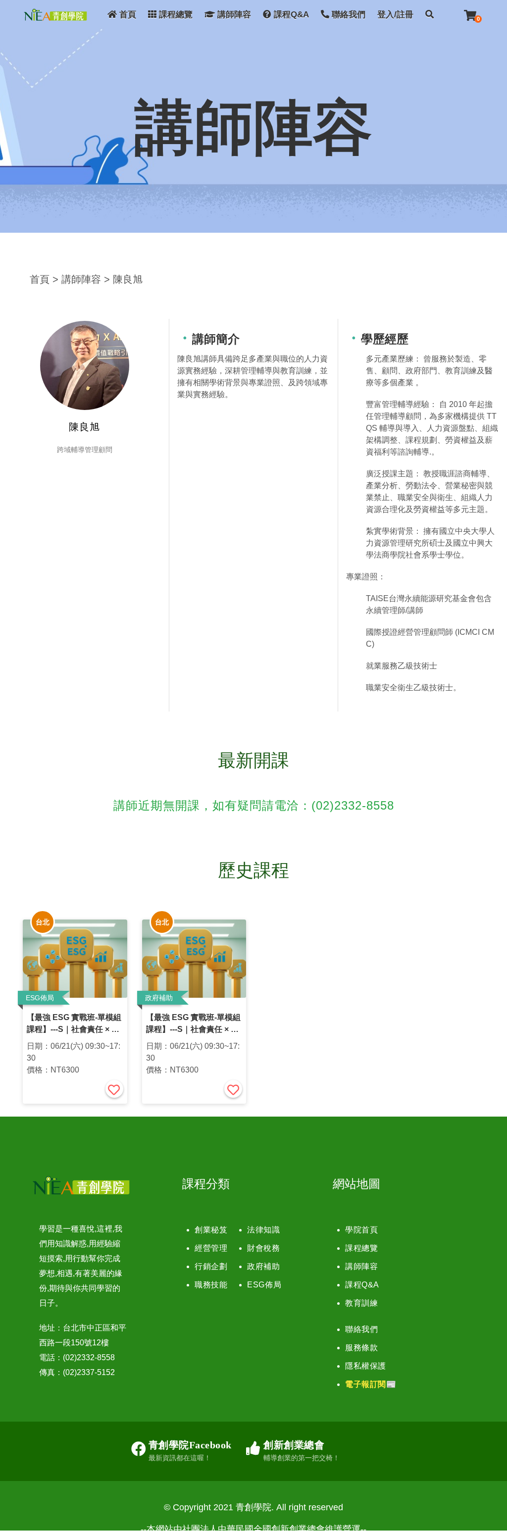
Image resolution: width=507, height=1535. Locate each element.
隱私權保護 (365, 1366)
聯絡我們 (348, 14)
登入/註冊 (395, 14)
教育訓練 (361, 1303)
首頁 (127, 14)
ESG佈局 (264, 1284)
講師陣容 (234, 14)
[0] (470, 14)
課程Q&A (291, 14)
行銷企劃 (211, 1266)
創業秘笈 (211, 1230)
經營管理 (211, 1248)
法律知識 (263, 1230)
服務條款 (361, 1347)
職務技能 (211, 1284)
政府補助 (263, 1266)
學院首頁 (361, 1230)
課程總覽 (176, 14)
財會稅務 (263, 1248)
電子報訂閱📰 (370, 1384)
